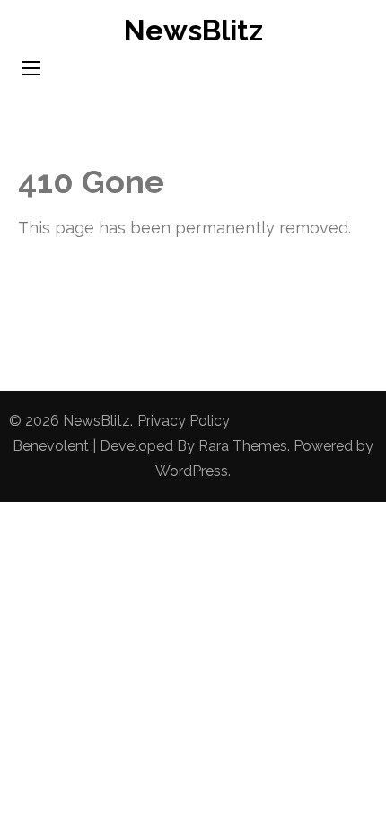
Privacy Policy (183, 420)
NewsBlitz (193, 30)
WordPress (191, 471)
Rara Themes (242, 445)
